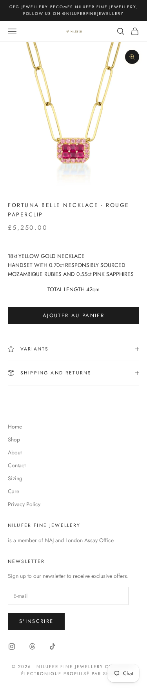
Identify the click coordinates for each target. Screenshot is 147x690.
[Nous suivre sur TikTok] (52, 646)
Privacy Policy (24, 504)
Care (13, 491)
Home (15, 426)
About (15, 452)
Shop (14, 439)
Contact (16, 465)
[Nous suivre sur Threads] (32, 646)
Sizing (15, 478)
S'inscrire (36, 621)
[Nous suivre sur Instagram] (12, 646)
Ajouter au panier (73, 315)
